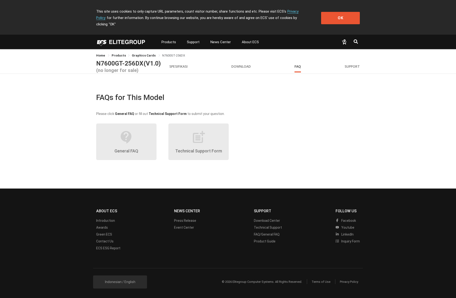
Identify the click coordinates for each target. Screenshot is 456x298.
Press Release (185, 220)
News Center (220, 42)
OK (340, 18)
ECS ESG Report (108, 248)
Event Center (184, 227)
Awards (102, 227)
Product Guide (265, 241)
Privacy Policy (349, 282)
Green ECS (104, 234)
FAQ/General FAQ (267, 234)
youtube (347, 227)
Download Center (267, 220)
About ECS (250, 42)
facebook (348, 220)
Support (193, 42)
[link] (119, 55)
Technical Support (268, 227)
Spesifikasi (178, 66)
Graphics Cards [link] (144, 55)
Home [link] (101, 55)
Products (169, 42)
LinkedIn (347, 234)
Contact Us (105, 241)
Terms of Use (321, 282)
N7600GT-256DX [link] (173, 55)
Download (241, 66)
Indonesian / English (120, 282)
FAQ (297, 66)
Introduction (105, 220)
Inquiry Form (350, 241)
